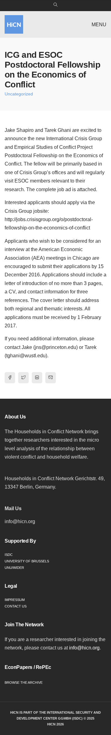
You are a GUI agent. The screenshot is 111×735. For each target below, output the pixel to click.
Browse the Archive (24, 682)
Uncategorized (19, 93)
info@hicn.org (84, 647)
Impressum (15, 600)
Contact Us (16, 606)
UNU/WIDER (14, 567)
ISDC (9, 554)
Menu (99, 24)
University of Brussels (27, 561)
